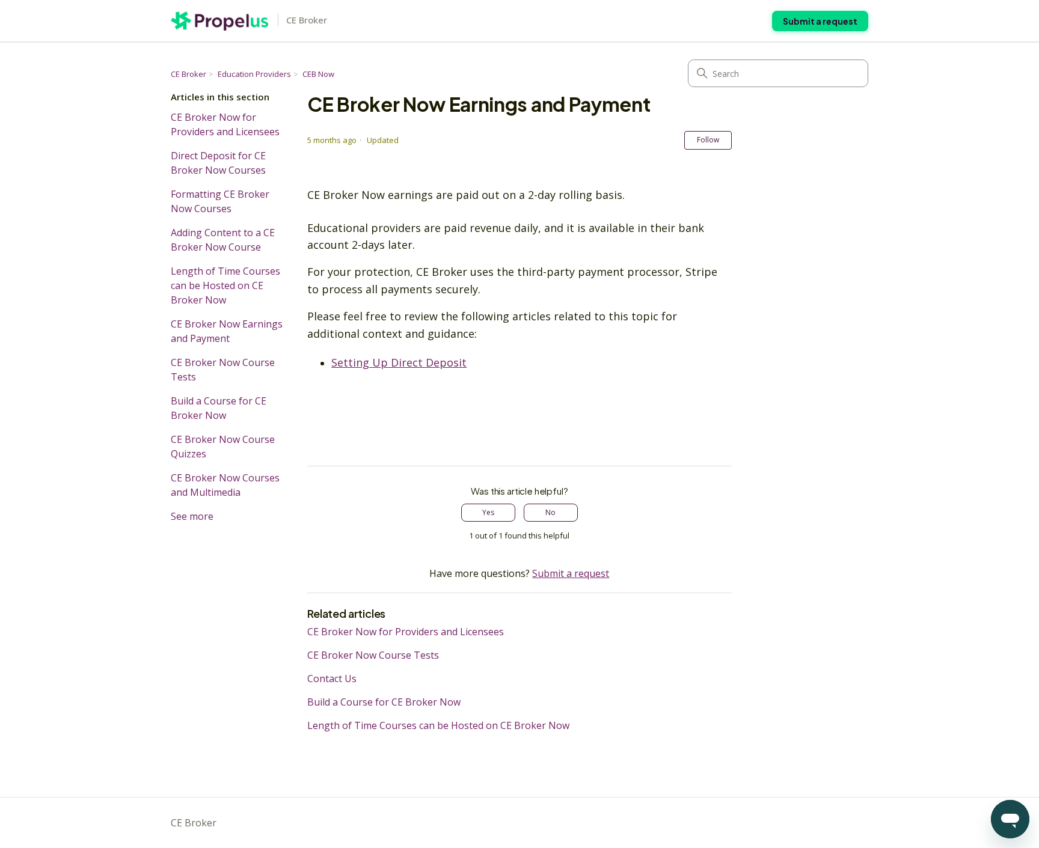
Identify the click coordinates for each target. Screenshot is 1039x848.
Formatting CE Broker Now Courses (220, 201)
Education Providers (254, 74)
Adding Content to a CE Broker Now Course (223, 240)
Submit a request (820, 21)
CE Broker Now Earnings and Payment (227, 331)
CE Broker (188, 74)
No (550, 512)
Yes (488, 512)
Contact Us (332, 678)
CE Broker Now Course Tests (223, 369)
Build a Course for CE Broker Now (218, 408)
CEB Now (318, 74)
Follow (708, 140)
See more (192, 516)
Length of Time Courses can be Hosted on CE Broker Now (225, 285)
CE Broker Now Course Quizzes (223, 446)
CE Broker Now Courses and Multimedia (225, 485)
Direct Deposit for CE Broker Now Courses (218, 163)
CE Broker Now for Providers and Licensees (225, 124)
